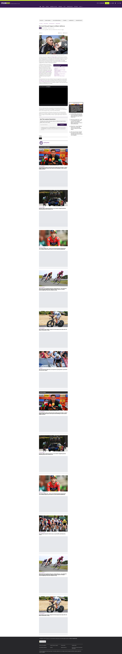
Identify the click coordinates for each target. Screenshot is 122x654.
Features (76, 6)
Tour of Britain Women (57, 20)
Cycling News (45, 27)
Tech (64, 6)
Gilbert (41, 80)
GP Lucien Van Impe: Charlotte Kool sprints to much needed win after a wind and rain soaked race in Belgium (76, 133)
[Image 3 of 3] (66, 45)
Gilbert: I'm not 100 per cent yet (59, 75)
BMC (59, 60)
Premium (60, 6)
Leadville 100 (71, 20)
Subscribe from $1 (79, 20)
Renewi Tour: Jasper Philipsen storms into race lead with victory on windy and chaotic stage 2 (76, 128)
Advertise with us (64, 647)
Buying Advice (70, 6)
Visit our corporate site (73, 638)
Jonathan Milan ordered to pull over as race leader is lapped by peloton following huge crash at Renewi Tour (76, 115)
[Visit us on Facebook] (97, 3)
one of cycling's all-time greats (44, 81)
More (80, 6)
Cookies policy (74, 645)
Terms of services (52, 127)
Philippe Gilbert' (54, 56)
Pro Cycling (40, 23)
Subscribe (107, 3)
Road (40, 138)
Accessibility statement (43, 647)
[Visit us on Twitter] (98, 3)
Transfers (64, 20)
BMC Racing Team (51, 23)
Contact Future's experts (54, 645)
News (43, 6)
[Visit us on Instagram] (100, 3)
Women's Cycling (53, 6)
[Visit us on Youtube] (102, 3)
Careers (51, 647)
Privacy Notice (44, 128)
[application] (53, 96)
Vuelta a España (47, 20)
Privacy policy (63, 645)
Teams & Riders (46, 23)
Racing (47, 6)
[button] (119, 3)
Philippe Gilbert (58, 23)
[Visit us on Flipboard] (103, 3)
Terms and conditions (42, 645)
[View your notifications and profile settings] (115, 3)
